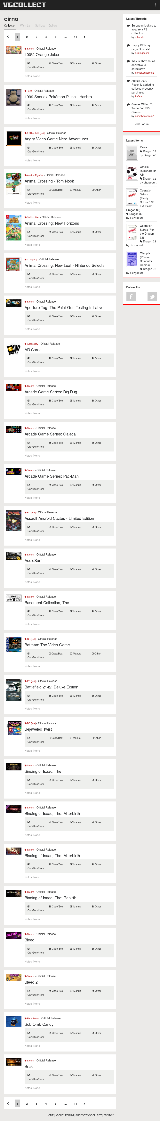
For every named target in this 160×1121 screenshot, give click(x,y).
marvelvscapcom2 (144, 72)
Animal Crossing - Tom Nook (49, 181)
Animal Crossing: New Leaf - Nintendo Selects (64, 265)
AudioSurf (33, 560)
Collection (10, 25)
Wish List (25, 25)
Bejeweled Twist (38, 729)
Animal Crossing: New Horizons (52, 223)
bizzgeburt (150, 155)
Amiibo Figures (35, 175)
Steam (30, 48)
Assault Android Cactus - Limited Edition (59, 518)
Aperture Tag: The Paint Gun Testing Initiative (64, 307)
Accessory (32, 343)
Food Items (33, 1018)
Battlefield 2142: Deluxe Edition (51, 687)
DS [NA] (31, 723)
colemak (139, 37)
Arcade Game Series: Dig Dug (51, 391)
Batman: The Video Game (47, 644)
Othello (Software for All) (148, 170)
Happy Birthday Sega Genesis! (141, 47)
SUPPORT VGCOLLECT (89, 1115)
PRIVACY (108, 1115)
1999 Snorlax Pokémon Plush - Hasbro (58, 96)
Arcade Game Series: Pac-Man (52, 476)
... (65, 37)
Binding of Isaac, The (43, 771)
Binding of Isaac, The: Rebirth (50, 897)
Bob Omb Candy (39, 1024)
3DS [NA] (32, 259)
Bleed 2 (31, 982)
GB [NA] (31, 638)
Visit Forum (142, 124)
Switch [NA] (33, 217)
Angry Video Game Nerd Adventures (56, 139)
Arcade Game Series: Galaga (50, 434)
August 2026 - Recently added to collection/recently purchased (143, 86)
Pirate (143, 147)
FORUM (69, 1115)
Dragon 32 (149, 151)
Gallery (53, 25)
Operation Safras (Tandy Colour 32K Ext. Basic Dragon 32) (140, 200)
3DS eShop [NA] (35, 132)
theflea (138, 96)
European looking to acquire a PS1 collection (144, 29)
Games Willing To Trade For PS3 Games (142, 108)
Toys (29, 90)
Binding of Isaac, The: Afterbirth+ (53, 855)
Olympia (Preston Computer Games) (146, 259)
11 (75, 37)
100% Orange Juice (42, 54)
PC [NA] (31, 512)
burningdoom (142, 52)
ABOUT (59, 1115)
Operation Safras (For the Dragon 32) (147, 231)
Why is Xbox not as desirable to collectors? (143, 65)
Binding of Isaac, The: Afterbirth (52, 813)
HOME (50, 1115)
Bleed (29, 940)
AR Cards (33, 349)
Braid (29, 1066)
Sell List (40, 25)
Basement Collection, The (47, 602)
